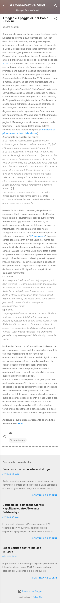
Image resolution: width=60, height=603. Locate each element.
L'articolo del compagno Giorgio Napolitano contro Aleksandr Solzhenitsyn (23, 508)
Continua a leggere (45, 495)
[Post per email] (10, 434)
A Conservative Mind (27, 5)
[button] (56, 19)
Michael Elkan (37, 597)
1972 (20, 423)
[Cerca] (56, 6)
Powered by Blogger (32, 591)
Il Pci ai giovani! (37, 236)
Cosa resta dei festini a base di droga (26, 469)
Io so (5, 63)
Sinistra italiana (17, 440)
